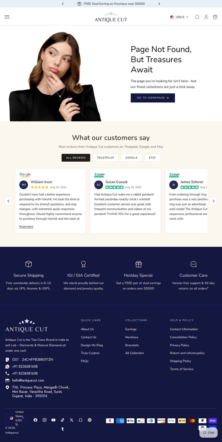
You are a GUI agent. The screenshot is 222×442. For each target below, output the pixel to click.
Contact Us (88, 337)
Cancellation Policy (183, 337)
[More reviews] (213, 201)
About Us (87, 329)
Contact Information (184, 329)
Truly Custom (90, 353)
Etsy (152, 157)
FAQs (84, 361)
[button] (7, 17)
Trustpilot (105, 157)
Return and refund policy (187, 353)
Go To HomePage (151, 97)
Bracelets (132, 345)
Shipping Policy (180, 361)
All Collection (134, 353)
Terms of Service (181, 369)
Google (132, 157)
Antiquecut (11, 432)
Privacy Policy (179, 345)
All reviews (76, 157)
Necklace (131, 337)
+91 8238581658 (25, 366)
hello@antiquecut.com (28, 380)
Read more (26, 227)
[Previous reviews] (8, 201)
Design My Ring (92, 345)
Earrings (131, 329)
